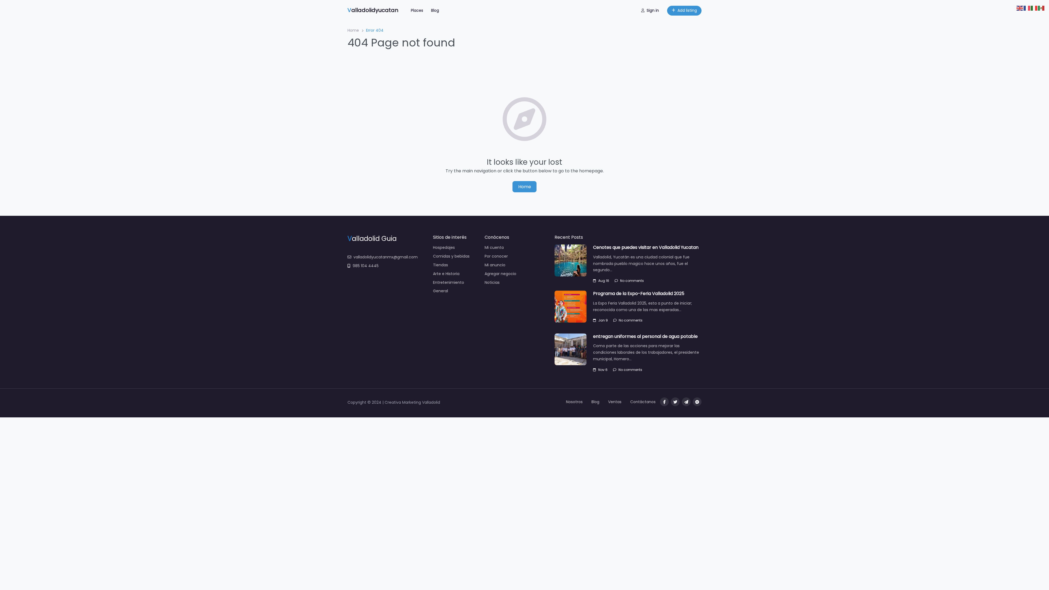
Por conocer (496, 256)
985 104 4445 (366, 266)
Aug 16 (603, 280)
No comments (632, 280)
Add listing (687, 10)
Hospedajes (444, 247)
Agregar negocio (500, 273)
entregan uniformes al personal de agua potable (645, 336)
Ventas (614, 402)
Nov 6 (603, 369)
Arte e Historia (446, 273)
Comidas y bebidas (451, 256)
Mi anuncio (495, 265)
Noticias (492, 282)
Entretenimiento (448, 282)
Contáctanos (643, 402)
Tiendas (440, 265)
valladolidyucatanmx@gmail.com (385, 257)
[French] (1027, 8)
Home (353, 30)
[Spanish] (1041, 8)
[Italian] (1034, 8)
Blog (435, 10)
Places (417, 10)
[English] (1020, 8)
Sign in (653, 10)
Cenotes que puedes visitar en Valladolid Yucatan (646, 247)
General (440, 291)
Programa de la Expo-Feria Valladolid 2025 (638, 293)
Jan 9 (603, 320)
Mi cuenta (494, 247)
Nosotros (574, 402)
